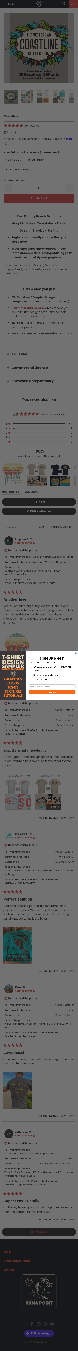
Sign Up (52, 692)
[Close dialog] (76, 653)
